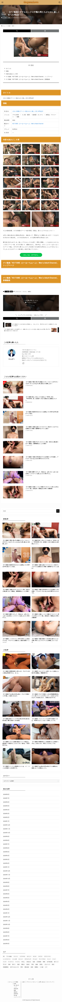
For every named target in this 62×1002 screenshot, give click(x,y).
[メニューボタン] (2, 2)
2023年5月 (6, 943)
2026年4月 (6, 810)
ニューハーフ (17, 997)
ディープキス (42, 959)
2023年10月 (6, 924)
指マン (13, 964)
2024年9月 (6, 882)
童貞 (53, 964)
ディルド (35, 959)
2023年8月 (6, 932)
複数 (9, 17)
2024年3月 (6, 905)
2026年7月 (6, 798)
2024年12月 (6, 871)
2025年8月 (6, 840)
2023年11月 (6, 921)
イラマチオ (22, 956)
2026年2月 (6, 817)
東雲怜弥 (16, 993)
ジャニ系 (14, 959)
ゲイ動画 (5, 17)
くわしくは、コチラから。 (31, 255)
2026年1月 (6, 821)
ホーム (10, 982)
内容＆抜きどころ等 (12, 74)
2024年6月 (6, 894)
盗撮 (37, 964)
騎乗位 (29, 291)
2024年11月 (6, 875)
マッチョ (25, 291)
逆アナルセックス (14, 967)
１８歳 (41, 967)
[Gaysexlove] (31, 2)
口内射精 (39, 961)
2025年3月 (6, 859)
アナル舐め (9, 956)
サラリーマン (47, 956)
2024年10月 (6, 878)
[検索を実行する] (57, 511)
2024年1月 (6, 913)
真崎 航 (15, 992)
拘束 (9, 964)
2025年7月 (6, 844)
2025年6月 (6, 848)
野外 (22, 967)
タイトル (8, 68)
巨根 (15, 983)
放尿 (18, 964)
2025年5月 (6, 852)
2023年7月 (6, 936)
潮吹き (23, 964)
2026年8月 (6, 794)
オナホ (34, 956)
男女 (33, 964)
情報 (7, 71)
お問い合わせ (42, 982)
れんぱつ (11, 359)
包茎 (34, 961)
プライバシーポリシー (32, 982)
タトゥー (21, 959)
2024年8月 (6, 886)
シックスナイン (6, 959)
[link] (23, 363)
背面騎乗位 (5, 967)
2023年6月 (6, 940)
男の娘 (15, 995)
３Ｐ (46, 967)
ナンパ (48, 959)
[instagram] (33, 979)
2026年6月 (6, 802)
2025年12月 (6, 825)
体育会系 (16, 988)
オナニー (29, 956)
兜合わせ (29, 961)
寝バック (56, 961)
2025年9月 (6, 836)
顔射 (32, 967)
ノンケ (15, 987)
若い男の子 (16, 985)
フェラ (4, 961)
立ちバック (47, 964)
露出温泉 (27, 967)
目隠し (41, 964)
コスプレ (40, 956)
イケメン (16, 956)
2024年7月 (6, 890)
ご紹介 (23, 982)
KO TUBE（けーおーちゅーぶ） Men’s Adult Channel (27, 123)
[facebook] (29, 979)
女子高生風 (49, 961)
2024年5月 (6, 898)
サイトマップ (50, 982)
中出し (23, 961)
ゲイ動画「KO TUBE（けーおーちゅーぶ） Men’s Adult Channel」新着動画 (28, 79)
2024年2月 (6, 909)
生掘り (28, 964)
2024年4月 (6, 901)
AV (4, 956)
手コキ (4, 964)
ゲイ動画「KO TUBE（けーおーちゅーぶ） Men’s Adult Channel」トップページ (29, 76)
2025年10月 (6, 833)
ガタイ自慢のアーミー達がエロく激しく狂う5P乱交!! (27, 111)
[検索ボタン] (59, 2)
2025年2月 (6, 863)
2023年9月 (6, 928)
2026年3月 (6, 813)
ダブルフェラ (18, 291)
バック (54, 959)
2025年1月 (6, 867)
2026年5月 (6, 806)
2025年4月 (6, 855)
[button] (17, 30)
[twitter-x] (31, 979)
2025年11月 (6, 829)
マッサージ (10, 961)
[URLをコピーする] (45, 30)
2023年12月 (6, 917)
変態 (44, 961)
